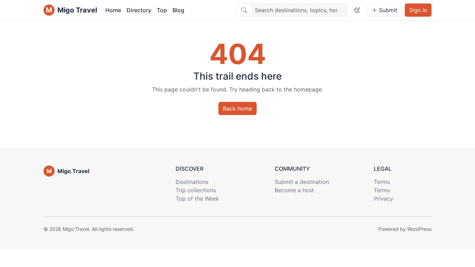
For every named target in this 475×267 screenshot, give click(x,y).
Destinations (192, 181)
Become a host (294, 190)
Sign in (418, 10)
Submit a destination (302, 181)
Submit (387, 10)
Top (162, 10)
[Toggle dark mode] (357, 10)
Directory (139, 10)
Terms (382, 181)
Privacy (383, 198)
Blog (178, 10)
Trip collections (196, 190)
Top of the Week (197, 198)
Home (113, 10)
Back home (237, 108)
